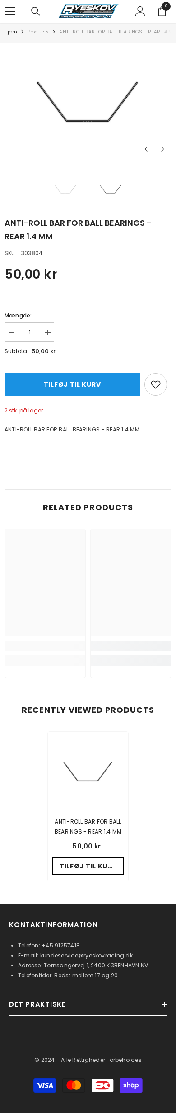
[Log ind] (140, 11)
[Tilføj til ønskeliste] (155, 384)
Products (38, 31)
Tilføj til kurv (72, 384)
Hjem (11, 31)
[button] (146, 149)
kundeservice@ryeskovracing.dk (86, 955)
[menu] (10, 11)
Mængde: (18, 315)
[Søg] (35, 11)
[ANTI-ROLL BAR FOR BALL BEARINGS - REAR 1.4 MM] (88, 772)
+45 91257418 (61, 945)
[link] (45, 646)
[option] (88, 102)
